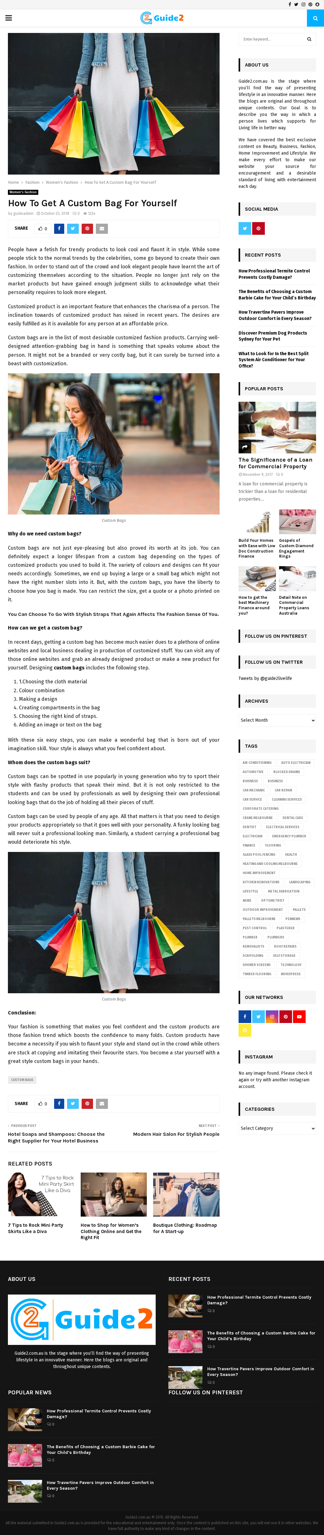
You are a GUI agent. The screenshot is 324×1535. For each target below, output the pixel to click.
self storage (284, 956)
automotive (253, 772)
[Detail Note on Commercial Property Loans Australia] (297, 578)
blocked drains (286, 772)
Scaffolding (253, 956)
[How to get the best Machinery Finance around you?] (257, 578)
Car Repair (283, 790)
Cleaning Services (287, 800)
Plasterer (286, 928)
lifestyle (250, 891)
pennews (292, 919)
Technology (291, 965)
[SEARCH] (309, 39)
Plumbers (275, 937)
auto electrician (295, 763)
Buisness (250, 781)
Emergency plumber (289, 836)
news (247, 901)
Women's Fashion (23, 192)
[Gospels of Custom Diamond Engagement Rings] (297, 521)
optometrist (272, 901)
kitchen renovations (261, 882)
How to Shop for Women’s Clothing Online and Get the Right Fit (111, 1231)
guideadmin (23, 213)
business (275, 781)
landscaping (299, 882)
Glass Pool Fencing (259, 855)
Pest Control (255, 928)
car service (252, 800)
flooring (273, 845)
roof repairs (285, 947)
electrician (252, 836)
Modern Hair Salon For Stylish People (176, 1134)
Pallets (299, 910)
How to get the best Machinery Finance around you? (254, 605)
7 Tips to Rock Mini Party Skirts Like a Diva (35, 1228)
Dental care (293, 818)
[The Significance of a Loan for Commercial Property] (277, 427)
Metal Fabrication (283, 891)
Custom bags (22, 1080)
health (291, 855)
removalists (253, 947)
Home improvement (259, 873)
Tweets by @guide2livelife (265, 678)
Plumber (250, 937)
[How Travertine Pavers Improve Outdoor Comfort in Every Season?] (185, 1377)
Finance (249, 845)
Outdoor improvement (263, 910)
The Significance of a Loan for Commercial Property (276, 463)
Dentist (249, 827)
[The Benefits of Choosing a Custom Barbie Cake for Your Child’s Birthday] (185, 1341)
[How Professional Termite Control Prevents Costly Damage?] (185, 1306)
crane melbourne (258, 818)
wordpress (291, 974)
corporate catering (260, 809)
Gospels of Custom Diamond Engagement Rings (296, 548)
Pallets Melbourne (259, 919)
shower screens (257, 965)
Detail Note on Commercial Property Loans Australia (294, 605)
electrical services (282, 827)
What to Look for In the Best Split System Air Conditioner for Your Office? (273, 360)
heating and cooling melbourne (270, 864)
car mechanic (254, 790)
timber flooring (257, 974)
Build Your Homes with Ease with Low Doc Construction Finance (257, 548)
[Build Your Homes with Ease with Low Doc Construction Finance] (257, 521)
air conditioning (257, 763)
